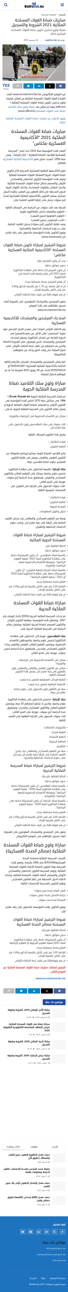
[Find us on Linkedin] (38, 1232)
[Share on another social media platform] (18, 86)
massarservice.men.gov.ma (51, 1254)
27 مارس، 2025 (42, 1049)
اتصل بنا (33, 1278)
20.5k (29, 1017)
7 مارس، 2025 (42, 1063)
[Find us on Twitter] (54, 1232)
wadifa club (51, 40)
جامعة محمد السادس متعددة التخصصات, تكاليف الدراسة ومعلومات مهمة (26, 1170)
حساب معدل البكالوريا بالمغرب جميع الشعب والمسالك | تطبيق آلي (29, 1156)
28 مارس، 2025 (42, 1035)
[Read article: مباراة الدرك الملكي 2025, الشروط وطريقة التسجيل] (59, 1044)
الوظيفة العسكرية (48, 14)
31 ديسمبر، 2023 (31, 40)
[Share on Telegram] (28, 86)
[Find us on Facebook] (62, 1232)
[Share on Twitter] (50, 86)
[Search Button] (5, 5)
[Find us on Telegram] (31, 1232)
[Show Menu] (62, 5)
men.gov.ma (59, 1260)
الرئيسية (62, 14)
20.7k (30, 1049)
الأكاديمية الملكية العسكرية (18, 159)
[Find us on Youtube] (23, 1232)
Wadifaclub (34, 1284)
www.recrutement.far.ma (51, 978)
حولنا (43, 1278)
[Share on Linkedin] (39, 86)
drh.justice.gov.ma (56, 1248)
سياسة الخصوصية (58, 1278)
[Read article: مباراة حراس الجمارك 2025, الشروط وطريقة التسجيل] (59, 1058)
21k (31, 1035)
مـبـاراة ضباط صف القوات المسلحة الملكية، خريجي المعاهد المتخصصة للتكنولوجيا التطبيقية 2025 (26, 1027)
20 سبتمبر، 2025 (42, 1017)
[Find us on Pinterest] (46, 1232)
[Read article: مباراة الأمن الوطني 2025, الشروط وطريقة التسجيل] (59, 1013)
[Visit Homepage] (34, 5)
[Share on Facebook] (61, 86)
